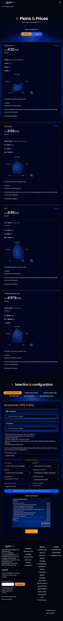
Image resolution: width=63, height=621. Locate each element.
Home (3, 6)
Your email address (7, 581)
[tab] (26, 34)
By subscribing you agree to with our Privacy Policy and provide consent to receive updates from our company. (7, 590)
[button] (59, 2)
